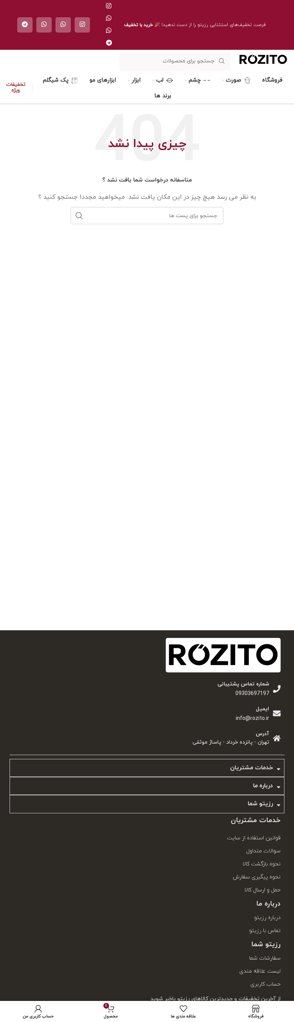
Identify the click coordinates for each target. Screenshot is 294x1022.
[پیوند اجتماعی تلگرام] (108, 43)
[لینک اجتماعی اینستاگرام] (108, 6)
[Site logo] (263, 68)
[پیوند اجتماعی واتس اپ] (108, 19)
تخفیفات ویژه (15, 88)
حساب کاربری (265, 984)
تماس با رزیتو (265, 930)
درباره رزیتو (267, 917)
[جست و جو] (79, 215)
